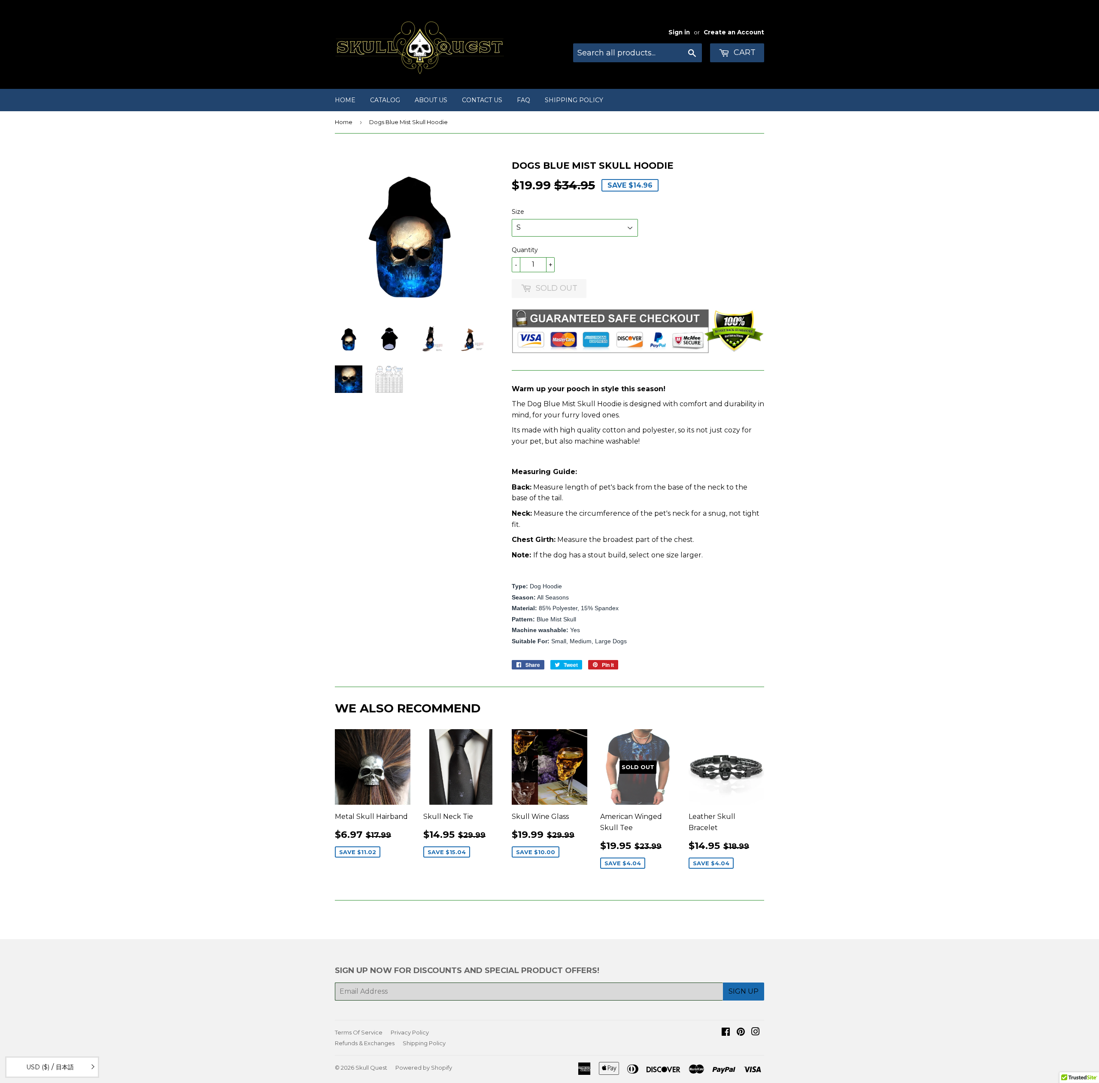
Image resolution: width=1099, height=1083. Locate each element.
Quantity (525, 250)
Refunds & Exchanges (365, 1043)
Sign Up (744, 991)
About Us (431, 100)
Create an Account (734, 32)
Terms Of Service (359, 1032)
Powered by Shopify (423, 1067)
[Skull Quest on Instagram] (755, 1032)
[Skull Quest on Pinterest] (740, 1032)
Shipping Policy (574, 100)
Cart (744, 52)
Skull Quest (371, 1067)
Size (518, 212)
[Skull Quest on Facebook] (725, 1032)
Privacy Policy (410, 1032)
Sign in (679, 32)
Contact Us (482, 100)
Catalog (385, 100)
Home (345, 100)
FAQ (523, 100)
